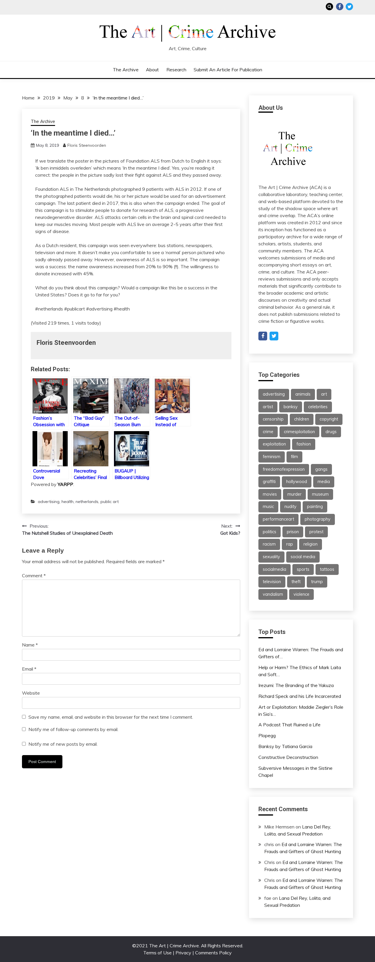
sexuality (271, 556)
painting (315, 506)
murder (294, 494)
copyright (329, 419)
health (68, 501)
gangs (321, 469)
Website (31, 693)
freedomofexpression (284, 469)
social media (303, 556)
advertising (48, 501)
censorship (273, 419)
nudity (290, 506)
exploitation (274, 444)
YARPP (65, 484)
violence (301, 594)
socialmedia (274, 569)
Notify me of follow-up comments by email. (73, 729)
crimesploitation (299, 431)
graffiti (269, 481)
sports (303, 569)
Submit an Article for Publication (228, 69)
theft (296, 581)
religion (311, 544)
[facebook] (262, 336)
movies (270, 494)
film (294, 456)
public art (109, 501)
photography (317, 519)
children (301, 419)
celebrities (318, 406)
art (324, 394)
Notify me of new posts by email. (63, 744)
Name (30, 645)
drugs (331, 431)
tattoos (327, 569)
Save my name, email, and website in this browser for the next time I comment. (110, 717)
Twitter (349, 6)
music (268, 506)
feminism (271, 456)
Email (29, 669)
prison (293, 531)
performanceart (278, 519)
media (324, 481)
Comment (34, 575)
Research (176, 69)
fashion (303, 444)
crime (268, 431)
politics (269, 531)
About (152, 69)
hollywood (296, 481)
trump (317, 581)
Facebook (339, 6)
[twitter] (274, 336)
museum (320, 494)
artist (268, 406)
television (272, 581)
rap (289, 544)
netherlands (87, 501)
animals (303, 394)
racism (269, 544)
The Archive (126, 69)
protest (316, 531)
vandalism (273, 594)
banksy (291, 406)
